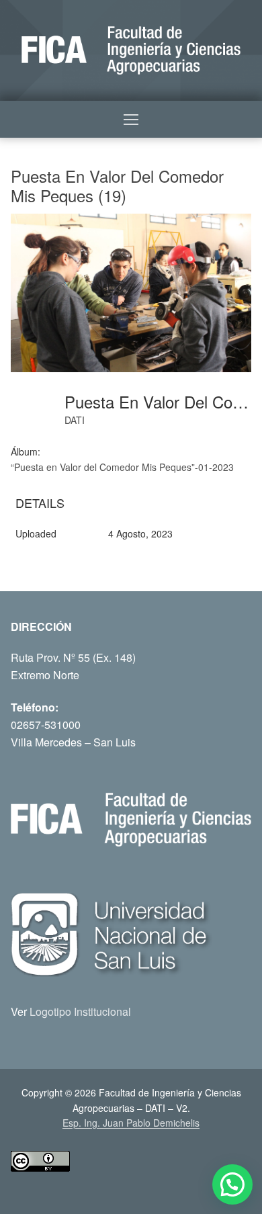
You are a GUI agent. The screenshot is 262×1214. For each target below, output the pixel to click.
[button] (232, 1184)
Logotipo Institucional (80, 1011)
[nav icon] (131, 119)
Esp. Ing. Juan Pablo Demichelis (131, 1122)
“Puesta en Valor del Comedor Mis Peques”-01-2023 (122, 467)
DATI (74, 420)
